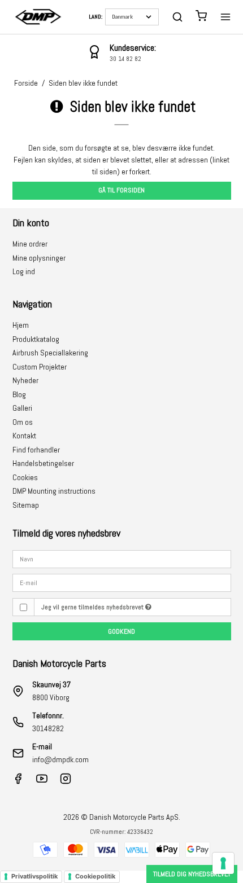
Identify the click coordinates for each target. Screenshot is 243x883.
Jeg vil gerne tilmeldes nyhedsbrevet (93, 607)
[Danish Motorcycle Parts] (37, 17)
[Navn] (121, 558)
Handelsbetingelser (43, 463)
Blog (19, 394)
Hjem (20, 325)
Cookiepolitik (95, 876)
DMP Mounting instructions (54, 491)
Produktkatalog (35, 339)
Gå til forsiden (121, 190)
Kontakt (24, 435)
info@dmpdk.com (60, 759)
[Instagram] (65, 781)
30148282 (48, 728)
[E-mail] (121, 582)
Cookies (25, 477)
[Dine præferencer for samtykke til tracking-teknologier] (223, 863)
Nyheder (25, 380)
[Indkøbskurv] (201, 17)
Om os (22, 422)
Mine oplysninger (39, 258)
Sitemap (25, 505)
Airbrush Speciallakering (50, 353)
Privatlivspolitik (34, 876)
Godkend (121, 631)
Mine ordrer (29, 244)
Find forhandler (36, 450)
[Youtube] (41, 781)
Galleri (22, 408)
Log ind (23, 271)
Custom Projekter (39, 367)
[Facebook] (18, 781)
